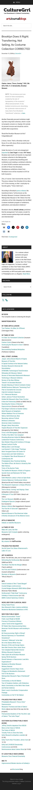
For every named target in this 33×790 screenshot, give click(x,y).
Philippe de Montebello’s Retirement (13, 671)
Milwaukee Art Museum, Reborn (12, 373)
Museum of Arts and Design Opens (13, 645)
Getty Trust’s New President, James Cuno (15, 740)
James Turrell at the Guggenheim (12, 624)
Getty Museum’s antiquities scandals (13, 735)
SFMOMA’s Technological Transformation (15, 371)
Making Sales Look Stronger (11, 447)
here (23, 113)
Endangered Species (8, 501)
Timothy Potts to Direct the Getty (12, 733)
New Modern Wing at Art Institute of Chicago (16, 442)
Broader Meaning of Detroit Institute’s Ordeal (16, 385)
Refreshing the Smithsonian (10, 560)
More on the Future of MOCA (11, 728)
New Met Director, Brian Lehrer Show (13, 647)
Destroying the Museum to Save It (13, 345)
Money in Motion (7, 506)
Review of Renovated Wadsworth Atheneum (16, 375)
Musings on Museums (9, 574)
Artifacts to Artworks (8, 421)
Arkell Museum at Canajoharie (11, 411)
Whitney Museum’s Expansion (11, 652)
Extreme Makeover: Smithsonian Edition (14, 480)
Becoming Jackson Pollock (10, 418)
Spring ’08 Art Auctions (9, 657)
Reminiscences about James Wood (13, 749)
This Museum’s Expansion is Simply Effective (16, 485)
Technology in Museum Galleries (12, 378)
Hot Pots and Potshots (9, 569)
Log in (19, 783)
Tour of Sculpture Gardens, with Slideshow (15, 683)
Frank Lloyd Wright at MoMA (11, 619)
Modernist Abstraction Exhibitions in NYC (15, 609)
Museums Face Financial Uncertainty (13, 756)
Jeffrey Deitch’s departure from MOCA (14, 725)
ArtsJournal (16, 769)
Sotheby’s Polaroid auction (10, 595)
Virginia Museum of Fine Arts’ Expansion (14, 428)
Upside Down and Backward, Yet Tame (14, 473)
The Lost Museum (7, 499)
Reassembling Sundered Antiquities (13, 349)
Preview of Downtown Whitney (11, 621)
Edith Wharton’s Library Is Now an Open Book (16, 478)
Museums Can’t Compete (10, 532)
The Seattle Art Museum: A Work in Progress (16, 470)
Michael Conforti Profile (9, 444)
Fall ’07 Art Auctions (8, 673)
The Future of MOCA (8, 730)
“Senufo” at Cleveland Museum (11, 382)
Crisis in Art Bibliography (9, 432)
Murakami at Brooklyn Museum (11, 664)
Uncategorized (13, 237)
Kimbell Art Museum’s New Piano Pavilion (15, 399)
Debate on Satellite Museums (11, 523)
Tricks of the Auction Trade (10, 468)
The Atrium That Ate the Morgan (12, 565)
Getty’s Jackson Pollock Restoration (13, 397)
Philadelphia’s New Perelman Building (14, 461)
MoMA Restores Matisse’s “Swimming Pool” (16, 387)
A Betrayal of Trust (7, 494)
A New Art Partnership (9, 401)
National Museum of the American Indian (14, 513)
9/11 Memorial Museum (9, 394)
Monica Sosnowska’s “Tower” (11, 616)
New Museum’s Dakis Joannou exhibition (15, 607)
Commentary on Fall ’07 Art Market (13, 695)
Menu (18, 2)
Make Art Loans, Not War (10, 530)
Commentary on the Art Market (11, 681)
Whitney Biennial (7, 666)
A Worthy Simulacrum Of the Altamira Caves (16, 516)
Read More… (27, 274)
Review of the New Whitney (10, 380)
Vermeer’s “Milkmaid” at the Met (12, 640)
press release (21, 191)
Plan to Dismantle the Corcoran (11, 390)
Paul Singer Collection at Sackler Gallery (14, 409)
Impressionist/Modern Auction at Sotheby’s (16, 763)
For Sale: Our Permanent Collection (13, 337)
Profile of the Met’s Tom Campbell (13, 435)
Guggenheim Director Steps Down (12, 669)
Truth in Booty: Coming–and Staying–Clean (15, 489)
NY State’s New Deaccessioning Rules (14, 626)
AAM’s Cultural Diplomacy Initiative (13, 598)
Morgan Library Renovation (10, 425)
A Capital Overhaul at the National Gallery (15, 363)
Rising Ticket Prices (8, 605)
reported (5, 152)
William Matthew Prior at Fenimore (13, 413)
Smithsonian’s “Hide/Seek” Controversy (14, 593)
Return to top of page (16, 779)
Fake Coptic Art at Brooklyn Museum (13, 654)
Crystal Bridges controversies (11, 586)
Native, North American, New (11, 416)
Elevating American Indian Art (11, 437)
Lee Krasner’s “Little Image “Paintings (14, 449)
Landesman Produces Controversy (13, 440)
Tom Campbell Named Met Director (13, 650)
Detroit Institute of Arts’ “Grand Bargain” (14, 583)
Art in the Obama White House (11, 643)
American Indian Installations (11, 423)
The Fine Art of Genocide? (10, 509)
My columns (5, 541)
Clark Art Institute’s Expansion (11, 392)
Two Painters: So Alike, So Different (13, 328)
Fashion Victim (6, 342)
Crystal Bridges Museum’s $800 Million (14, 588)
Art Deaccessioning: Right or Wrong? (13, 633)
